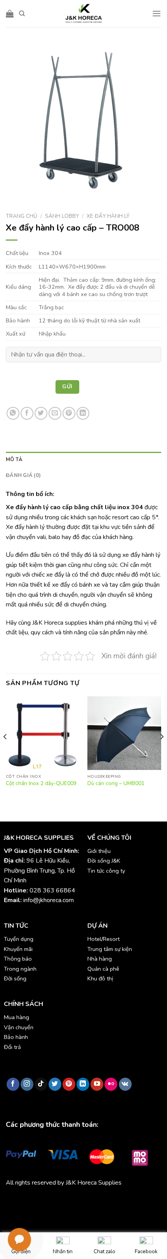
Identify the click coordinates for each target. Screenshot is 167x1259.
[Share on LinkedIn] (83, 413)
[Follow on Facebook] (13, 1084)
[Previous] (5, 752)
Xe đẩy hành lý (108, 216)
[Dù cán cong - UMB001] (124, 733)
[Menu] (156, 13)
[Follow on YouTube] (96, 1084)
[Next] (161, 752)
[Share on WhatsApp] (13, 413)
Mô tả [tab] (14, 459)
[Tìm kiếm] (22, 13)
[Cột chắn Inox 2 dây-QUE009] (43, 733)
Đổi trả (12, 1047)
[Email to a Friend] (55, 413)
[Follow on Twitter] (55, 1084)
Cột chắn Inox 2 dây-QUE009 (41, 783)
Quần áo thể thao (117, 1201)
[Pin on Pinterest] (69, 413)
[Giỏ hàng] (10, 13)
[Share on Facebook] (27, 413)
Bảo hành (16, 1037)
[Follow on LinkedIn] (83, 1084)
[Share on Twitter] (41, 413)
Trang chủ (21, 216)
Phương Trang (73, 1201)
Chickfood (40, 1201)
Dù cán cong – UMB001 (115, 783)
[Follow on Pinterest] (69, 1084)
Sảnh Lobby (62, 216)
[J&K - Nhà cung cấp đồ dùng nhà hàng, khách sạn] (83, 13)
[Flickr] (110, 1084)
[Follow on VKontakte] (125, 1084)
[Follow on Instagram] (27, 1084)
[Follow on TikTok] (41, 1084)
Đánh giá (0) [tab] (23, 475)
